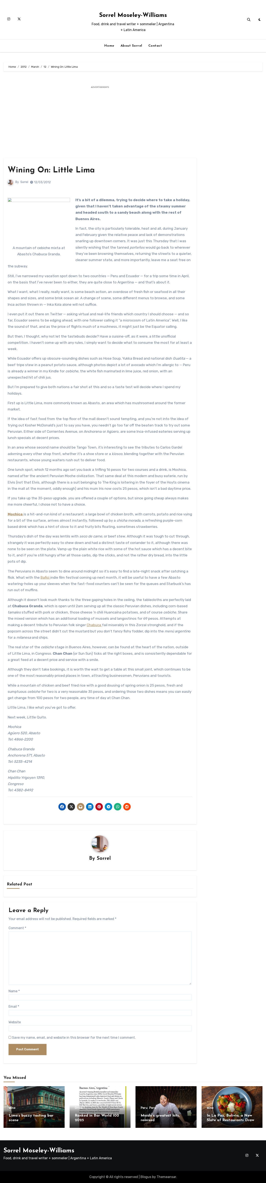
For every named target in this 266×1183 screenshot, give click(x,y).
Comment (17, 928)
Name (14, 991)
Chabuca (94, 625)
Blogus (145, 1177)
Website (15, 1022)
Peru (144, 1108)
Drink (79, 1108)
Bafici (45, 577)
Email (14, 1006)
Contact (155, 45)
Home (109, 45)
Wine (12, 1108)
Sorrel (24, 182)
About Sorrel (131, 45)
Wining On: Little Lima (51, 170)
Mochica (15, 514)
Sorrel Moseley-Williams (133, 15)
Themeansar (166, 1177)
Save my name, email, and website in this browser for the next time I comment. (74, 1038)
